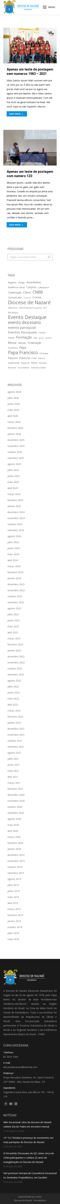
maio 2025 (13, 482)
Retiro (34, 362)
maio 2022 (13, 698)
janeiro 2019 (14, 921)
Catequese (43, 287)
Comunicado (15, 297)
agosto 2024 (14, 536)
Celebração (15, 292)
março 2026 (14, 421)
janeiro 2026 (14, 434)
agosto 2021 (14, 752)
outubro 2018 (15, 927)
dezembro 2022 (16, 656)
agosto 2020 (14, 818)
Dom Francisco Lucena (30, 307)
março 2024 (14, 566)
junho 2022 (14, 692)
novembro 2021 (16, 734)
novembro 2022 (16, 662)
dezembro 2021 (16, 728)
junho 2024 (14, 548)
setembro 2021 (16, 746)
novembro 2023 (16, 590)
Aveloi (39, 1196)
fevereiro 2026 (15, 428)
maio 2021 (13, 770)
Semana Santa (38, 367)
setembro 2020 (16, 812)
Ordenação (34, 343)
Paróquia (44, 353)
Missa (12, 342)
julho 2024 (13, 542)
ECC (45, 307)
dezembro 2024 (16, 512)
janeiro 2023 (14, 650)
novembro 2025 (16, 446)
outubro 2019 (15, 867)
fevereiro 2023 (15, 644)
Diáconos (13, 307)
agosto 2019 (14, 879)
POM (34, 358)
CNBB (38, 292)
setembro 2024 (16, 530)
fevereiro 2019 (15, 915)
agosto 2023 (14, 608)
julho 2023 (13, 614)
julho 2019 (13, 885)
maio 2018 (13, 939)
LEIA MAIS (15, 113)
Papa (22, 347)
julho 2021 (13, 758)
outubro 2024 (15, 524)
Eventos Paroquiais (22, 332)
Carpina (31, 287)
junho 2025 (14, 476)
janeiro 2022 (14, 722)
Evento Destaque (27, 317)
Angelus (12, 282)
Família (42, 332)
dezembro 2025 (16, 440)
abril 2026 (13, 415)
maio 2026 (13, 409)
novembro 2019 (16, 861)
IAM (35, 337)
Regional (25, 363)
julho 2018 (13, 933)
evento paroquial (22, 327)
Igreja (41, 338)
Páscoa (41, 358)
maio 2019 (13, 897)
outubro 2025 (15, 452)
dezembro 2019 (16, 855)
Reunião (43, 363)
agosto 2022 (14, 680)
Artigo (21, 282)
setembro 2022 (16, 674)
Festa (11, 337)
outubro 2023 (15, 596)
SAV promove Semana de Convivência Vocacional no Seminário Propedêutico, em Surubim (30, 1175)
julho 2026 (13, 397)
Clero (27, 292)
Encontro (13, 312)
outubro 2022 (15, 668)
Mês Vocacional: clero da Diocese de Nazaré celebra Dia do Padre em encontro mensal (27, 1124)
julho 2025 (13, 470)
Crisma (36, 297)
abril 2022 (13, 704)
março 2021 (14, 782)
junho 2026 (14, 403)
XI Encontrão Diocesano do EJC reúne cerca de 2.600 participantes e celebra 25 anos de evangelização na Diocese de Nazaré (28, 1158)
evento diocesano (24, 322)
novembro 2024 (16, 518)
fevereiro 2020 (15, 842)
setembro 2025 (16, 458)
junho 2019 (14, 891)
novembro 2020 (16, 800)
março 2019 (14, 909)
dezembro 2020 (16, 794)
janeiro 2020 (14, 849)
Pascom (13, 358)
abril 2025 (13, 488)
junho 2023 (14, 620)
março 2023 (14, 638)
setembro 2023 (16, 602)
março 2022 (14, 710)
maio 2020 (13, 824)
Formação (24, 337)
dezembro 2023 (16, 584)
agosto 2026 (14, 391)
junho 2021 (14, 764)
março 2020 (14, 836)
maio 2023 (13, 626)
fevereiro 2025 (15, 500)
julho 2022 (13, 686)
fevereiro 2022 (15, 716)
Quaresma (13, 362)
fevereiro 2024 (15, 572)
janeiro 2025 (14, 506)
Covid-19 (27, 298)
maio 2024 (13, 554)
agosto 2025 (14, 464)
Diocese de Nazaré (29, 302)
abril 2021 (13, 776)
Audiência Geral (16, 287)
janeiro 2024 (14, 578)
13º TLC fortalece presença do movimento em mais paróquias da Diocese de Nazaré (28, 1140)
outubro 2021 (15, 740)
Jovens (48, 337)
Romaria (12, 367)
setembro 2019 (16, 873)
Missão (22, 342)
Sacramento (23, 367)
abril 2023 (13, 632)
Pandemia (13, 347)
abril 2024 (13, 560)
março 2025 (14, 494)
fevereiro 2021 (15, 788)
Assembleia (33, 282)
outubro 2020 (15, 806)
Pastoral (24, 358)
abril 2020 (13, 830)
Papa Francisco (23, 352)
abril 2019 (13, 903)
